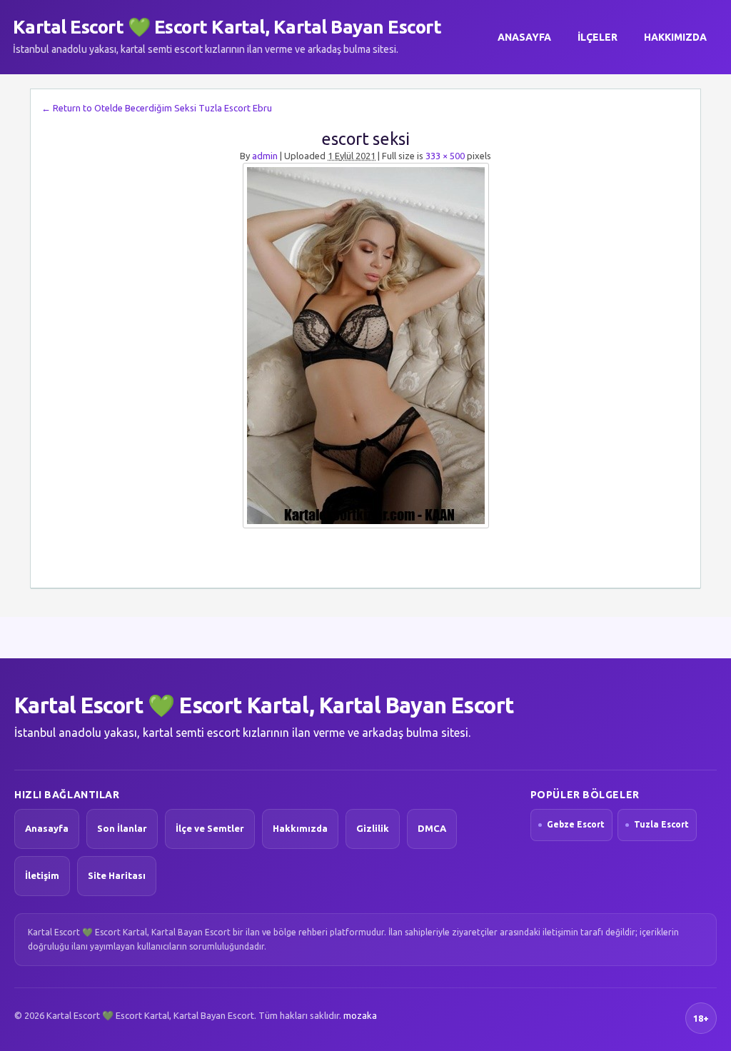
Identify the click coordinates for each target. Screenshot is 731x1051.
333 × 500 (445, 156)
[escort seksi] (365, 345)
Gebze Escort (576, 824)
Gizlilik (372, 828)
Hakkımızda (675, 37)
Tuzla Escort (661, 824)
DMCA (432, 828)
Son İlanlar (122, 828)
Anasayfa (524, 37)
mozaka (360, 1015)
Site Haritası (117, 875)
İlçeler (597, 37)
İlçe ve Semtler (210, 828)
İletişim (42, 875)
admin (265, 156)
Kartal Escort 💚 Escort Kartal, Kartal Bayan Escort (227, 26)
